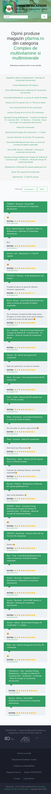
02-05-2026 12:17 (12, 325)
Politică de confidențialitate (24, 766)
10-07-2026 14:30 (12, 223)
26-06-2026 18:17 (12, 248)
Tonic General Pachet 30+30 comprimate (26, 108)
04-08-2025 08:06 (12, 434)
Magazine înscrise (14, 772)
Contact (17, 779)
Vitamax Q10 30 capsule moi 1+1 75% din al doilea (25, 103)
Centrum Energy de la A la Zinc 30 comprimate (25, 112)
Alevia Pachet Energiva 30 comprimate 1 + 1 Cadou (25, 132)
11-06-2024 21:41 (12, 550)
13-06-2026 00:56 (12, 270)
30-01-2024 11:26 (14, 715)
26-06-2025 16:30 (12, 454)
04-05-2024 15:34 (12, 639)
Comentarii (29, 189)
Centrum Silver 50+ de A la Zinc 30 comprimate (25, 137)
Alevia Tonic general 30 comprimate (25, 172)
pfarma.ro (34, 38)
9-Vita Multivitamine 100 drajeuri (25, 85)
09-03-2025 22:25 (12, 478)
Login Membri (28, 779)
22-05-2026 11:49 (12, 295)
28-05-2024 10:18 (12, 595)
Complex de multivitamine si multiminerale (25, 53)
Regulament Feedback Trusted (24, 760)
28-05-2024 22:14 (12, 573)
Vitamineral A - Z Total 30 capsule (26, 177)
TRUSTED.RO (11, 730)
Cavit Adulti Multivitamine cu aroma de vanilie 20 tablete (25, 98)
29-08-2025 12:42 (12, 411)
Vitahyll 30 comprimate (25, 127)
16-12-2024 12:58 (12, 501)
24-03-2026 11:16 (12, 372)
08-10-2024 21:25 (12, 528)
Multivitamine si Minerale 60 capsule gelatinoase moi (25, 167)
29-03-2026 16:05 (12, 350)
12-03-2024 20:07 (14, 693)
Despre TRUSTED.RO (33, 772)
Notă (42, 189)
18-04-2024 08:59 (12, 662)
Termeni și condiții (24, 753)
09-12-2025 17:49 (12, 392)
